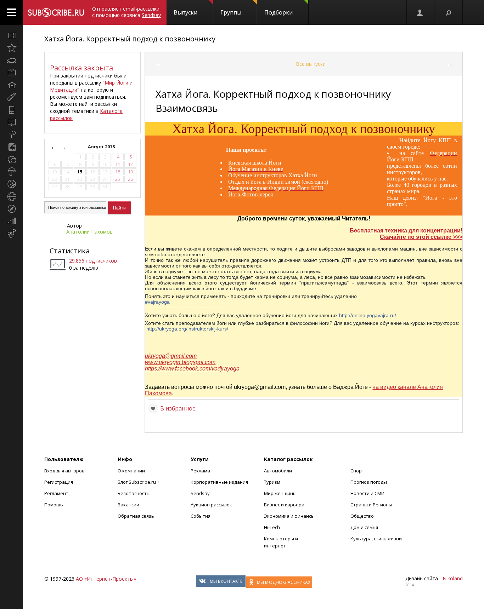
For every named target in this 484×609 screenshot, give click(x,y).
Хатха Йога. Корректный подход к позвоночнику (129, 39)
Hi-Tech (272, 527)
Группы (230, 12)
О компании (131, 470)
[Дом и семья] (11, 85)
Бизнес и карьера (284, 504)
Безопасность (134, 493)
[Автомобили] (11, 60)
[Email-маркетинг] (11, 233)
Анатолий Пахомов (89, 231)
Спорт (357, 470)
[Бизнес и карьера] (11, 72)
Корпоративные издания (219, 482)
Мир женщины (280, 493)
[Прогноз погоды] (11, 171)
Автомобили (278, 470)
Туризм (272, 482)
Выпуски (185, 12)
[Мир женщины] (11, 97)
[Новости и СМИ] (11, 147)
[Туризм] (11, 208)
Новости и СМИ (367, 493)
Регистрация (58, 482)
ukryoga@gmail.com (171, 356)
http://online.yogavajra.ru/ (367, 315)
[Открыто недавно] (11, 47)
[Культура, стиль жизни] (11, 134)
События (200, 516)
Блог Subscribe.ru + (139, 482)
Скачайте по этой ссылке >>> (421, 237)
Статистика (70, 250)
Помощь (53, 504)
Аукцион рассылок (211, 504)
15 (79, 172)
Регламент (56, 493)
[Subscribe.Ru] (56, 12)
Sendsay (200, 493)
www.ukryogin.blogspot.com (180, 362)
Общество (362, 516)
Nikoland (453, 578)
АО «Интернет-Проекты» (106, 578)
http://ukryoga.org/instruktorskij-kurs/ (187, 329)
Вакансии (128, 504)
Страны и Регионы (371, 504)
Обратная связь (136, 516)
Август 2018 (102, 147)
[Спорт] (11, 184)
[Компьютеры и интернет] (11, 122)
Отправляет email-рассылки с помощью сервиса (126, 11)
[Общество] (11, 159)
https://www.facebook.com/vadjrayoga (192, 369)
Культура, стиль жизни (376, 538)
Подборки (278, 12)
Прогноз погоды (368, 482)
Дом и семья (364, 527)
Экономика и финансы (289, 516)
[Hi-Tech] (11, 109)
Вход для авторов (64, 470)
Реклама (200, 470)
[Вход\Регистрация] (420, 12)
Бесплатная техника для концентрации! (406, 231)
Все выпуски (311, 64)
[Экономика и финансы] (11, 221)
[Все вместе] (11, 35)
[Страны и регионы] (11, 196)
